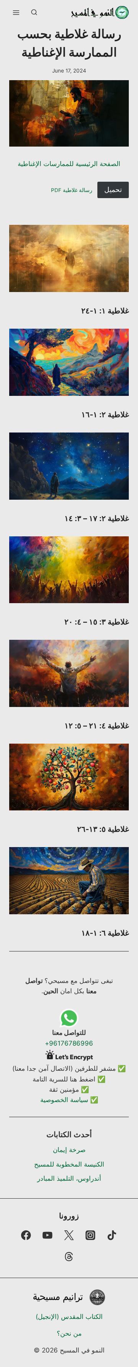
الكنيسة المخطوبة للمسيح (69, 1164)
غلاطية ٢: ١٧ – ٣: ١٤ (96, 518)
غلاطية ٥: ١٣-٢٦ (103, 829)
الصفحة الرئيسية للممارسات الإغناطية (69, 164)
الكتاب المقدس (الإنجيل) (69, 1316)
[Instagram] (90, 1235)
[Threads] (69, 1256)
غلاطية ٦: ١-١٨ (105, 933)
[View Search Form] (34, 12)
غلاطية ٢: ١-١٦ (105, 414)
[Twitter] (69, 1235)
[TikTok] (112, 1235)
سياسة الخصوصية (64, 1100)
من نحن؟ (69, 1333)
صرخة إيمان (69, 1150)
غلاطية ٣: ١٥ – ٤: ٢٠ (96, 621)
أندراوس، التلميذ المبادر (69, 1178)
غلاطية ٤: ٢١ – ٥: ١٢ (96, 725)
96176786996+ (69, 1043)
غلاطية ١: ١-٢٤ (105, 310)
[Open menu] (16, 12)
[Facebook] (26, 1235)
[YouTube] (47, 1235)
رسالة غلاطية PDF (71, 190)
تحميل (113, 190)
